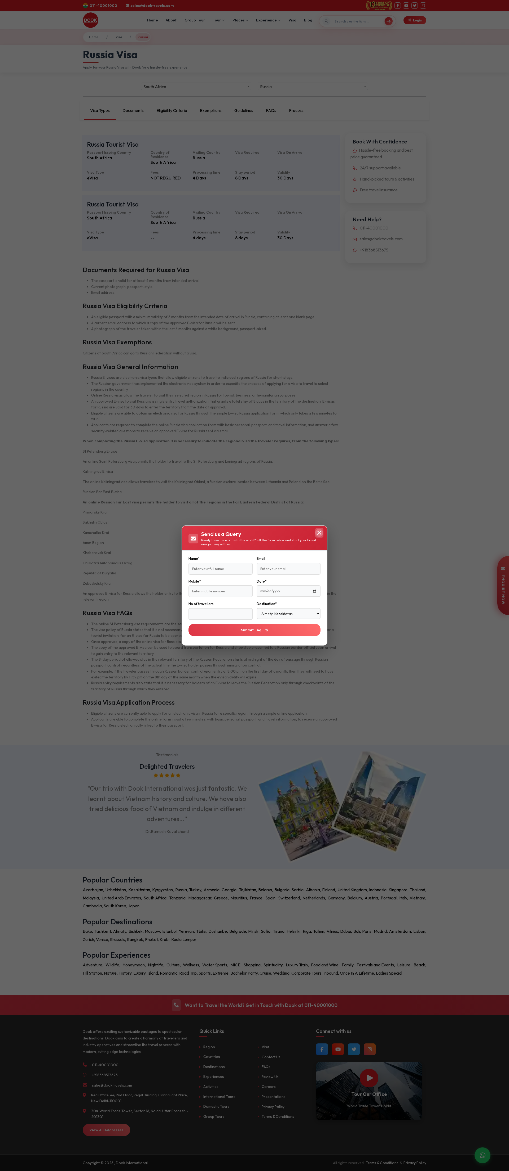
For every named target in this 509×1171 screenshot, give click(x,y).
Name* (194, 558)
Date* (261, 581)
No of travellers (200, 604)
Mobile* (194, 581)
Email (261, 558)
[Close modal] (319, 533)
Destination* (267, 604)
